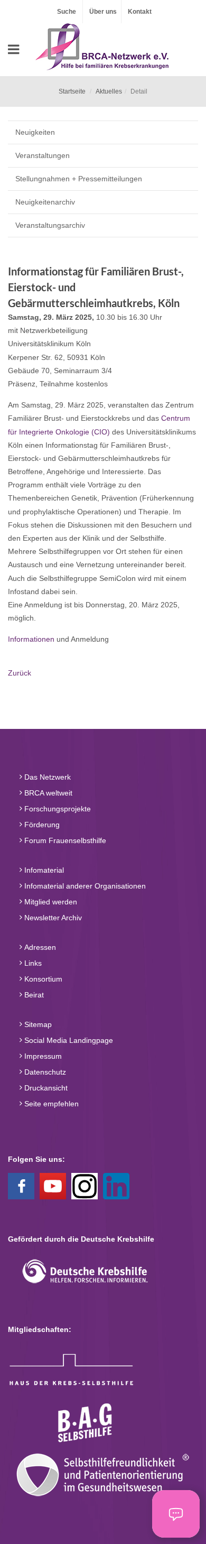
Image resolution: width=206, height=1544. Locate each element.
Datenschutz (44, 1072)
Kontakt (140, 11)
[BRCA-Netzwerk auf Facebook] (21, 1185)
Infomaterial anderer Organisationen (84, 886)
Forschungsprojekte (56, 809)
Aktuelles (109, 91)
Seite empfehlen (50, 1103)
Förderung (41, 824)
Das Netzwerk (46, 777)
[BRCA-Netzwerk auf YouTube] (53, 1185)
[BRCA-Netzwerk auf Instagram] (84, 1185)
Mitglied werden (49, 902)
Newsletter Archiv (52, 917)
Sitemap (37, 1024)
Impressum (42, 1056)
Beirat (33, 995)
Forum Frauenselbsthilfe (64, 840)
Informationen (31, 639)
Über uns (103, 11)
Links (32, 963)
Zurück (19, 673)
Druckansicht (45, 1088)
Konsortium (42, 979)
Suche (66, 11)
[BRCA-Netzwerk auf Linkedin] (116, 1185)
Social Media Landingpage (67, 1040)
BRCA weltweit (47, 793)
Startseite (72, 91)
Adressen (39, 947)
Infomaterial (43, 870)
